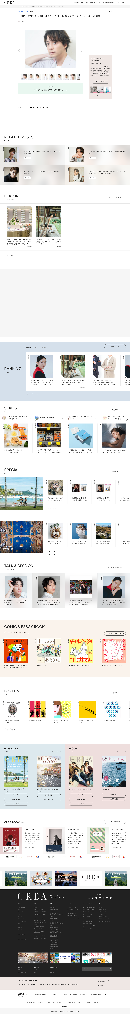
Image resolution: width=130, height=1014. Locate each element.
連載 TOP (115, 410)
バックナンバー (55, 752)
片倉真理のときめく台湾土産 (40, 911)
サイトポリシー (88, 1002)
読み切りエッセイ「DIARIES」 (89, 911)
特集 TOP (115, 471)
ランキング (20, 927)
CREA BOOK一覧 (115, 821)
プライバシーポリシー (98, 1002)
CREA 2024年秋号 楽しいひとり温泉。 (54, 940)
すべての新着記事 (21, 907)
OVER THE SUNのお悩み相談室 (73, 918)
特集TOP (52, 907)
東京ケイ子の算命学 (103, 916)
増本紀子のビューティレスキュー (40, 939)
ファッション (20, 923)
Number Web (62, 1011)
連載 (82, 2)
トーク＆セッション (95, 2)
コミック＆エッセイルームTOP (115, 633)
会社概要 (40, 1002)
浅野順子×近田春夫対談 (71, 913)
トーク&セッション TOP (115, 568)
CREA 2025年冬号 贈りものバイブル (54, 936)
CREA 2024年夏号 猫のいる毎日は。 (54, 943)
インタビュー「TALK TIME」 (88, 919)
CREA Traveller (54, 1011)
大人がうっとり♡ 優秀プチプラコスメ (40, 936)
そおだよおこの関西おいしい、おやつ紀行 (40, 923)
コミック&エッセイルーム (108, 2)
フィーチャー (20, 932)
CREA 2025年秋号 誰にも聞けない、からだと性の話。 (56, 924)
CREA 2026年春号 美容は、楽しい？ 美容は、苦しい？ (56, 915)
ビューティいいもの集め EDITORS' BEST (39, 932)
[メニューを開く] (123, 2)
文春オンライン (70, 1011)
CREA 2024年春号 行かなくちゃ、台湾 (54, 947)
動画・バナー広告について (58, 1002)
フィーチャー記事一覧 (115, 198)
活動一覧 (52, 972)
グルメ (19, 914)
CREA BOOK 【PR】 (22, 972)
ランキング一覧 (115, 346)
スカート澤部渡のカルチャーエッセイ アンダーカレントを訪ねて (89, 925)
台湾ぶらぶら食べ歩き (38, 909)
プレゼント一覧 (94, 95)
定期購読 (79, 1002)
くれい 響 (22, 21)
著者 (35, 972)
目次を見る (16, 795)
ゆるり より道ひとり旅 (87, 928)
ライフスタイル (21, 919)
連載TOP (36, 907)
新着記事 (76, 2)
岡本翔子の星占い (102, 909)
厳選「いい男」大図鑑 (25, 11)
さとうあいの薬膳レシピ (39, 926)
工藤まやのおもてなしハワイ (40, 918)
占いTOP (114, 693)
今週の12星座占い (102, 914)
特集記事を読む (16, 799)
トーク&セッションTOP (71, 907)
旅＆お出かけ (20, 911)
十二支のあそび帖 (86, 916)
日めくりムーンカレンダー (104, 919)
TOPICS (19, 937)
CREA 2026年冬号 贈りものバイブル (54, 919)
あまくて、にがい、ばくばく (88, 921)
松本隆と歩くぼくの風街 (72, 915)
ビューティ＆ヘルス (22, 921)
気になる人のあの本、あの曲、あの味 (73, 910)
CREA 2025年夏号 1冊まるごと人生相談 (54, 928)
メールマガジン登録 (100, 981)
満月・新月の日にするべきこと (105, 921)
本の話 (77, 1011)
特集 (87, 2)
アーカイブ (20, 929)
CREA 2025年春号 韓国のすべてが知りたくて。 (56, 932)
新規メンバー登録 (100, 82)
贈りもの (19, 909)
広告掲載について (70, 1002)
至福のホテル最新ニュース (39, 920)
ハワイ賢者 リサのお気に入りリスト (40, 915)
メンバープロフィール (54, 970)
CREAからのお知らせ (22, 939)
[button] (19, 50)
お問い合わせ (48, 1002)
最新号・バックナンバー (23, 970)
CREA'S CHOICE (21, 934)
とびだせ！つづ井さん (87, 914)
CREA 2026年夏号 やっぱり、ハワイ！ (54, 910)
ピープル (36, 970)
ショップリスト (16, 804)
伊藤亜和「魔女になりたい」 (89, 909)
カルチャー (20, 916)
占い (118, 2)
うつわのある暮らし (38, 928)
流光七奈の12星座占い (103, 911)
